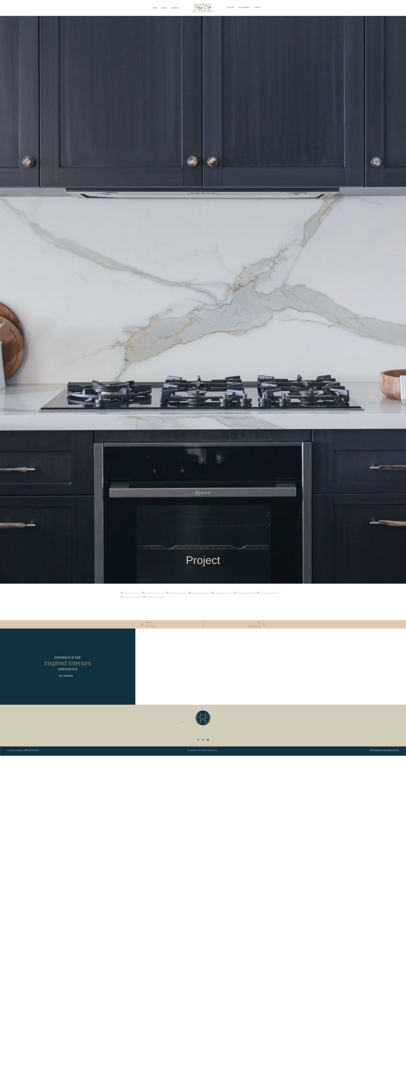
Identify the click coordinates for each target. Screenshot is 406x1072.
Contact (257, 7)
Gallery (230, 7)
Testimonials (244, 7)
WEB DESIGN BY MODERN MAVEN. (387, 750)
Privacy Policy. (30, 750)
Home (155, 8)
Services (175, 8)
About (164, 8)
